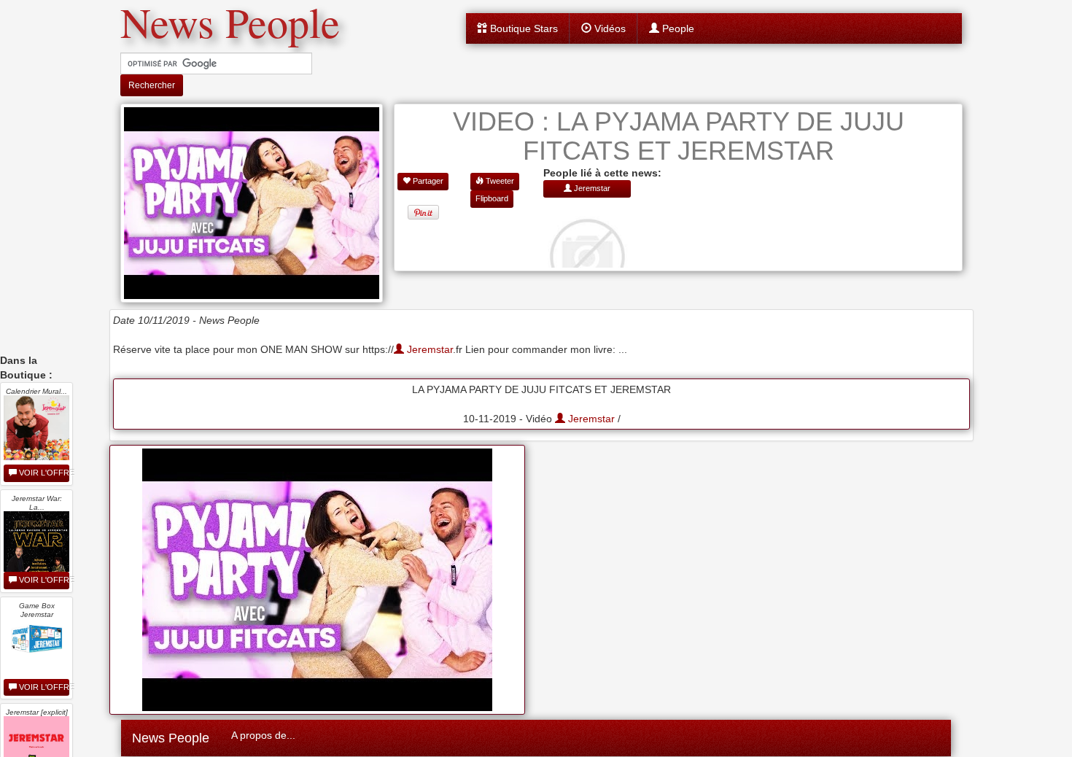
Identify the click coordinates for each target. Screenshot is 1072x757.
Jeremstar (428, 349)
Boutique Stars (522, 28)
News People (170, 738)
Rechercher (151, 85)
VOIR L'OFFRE (43, 472)
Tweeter (498, 180)
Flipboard (491, 198)
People (676, 28)
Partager (427, 180)
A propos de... (263, 735)
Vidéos (608, 28)
